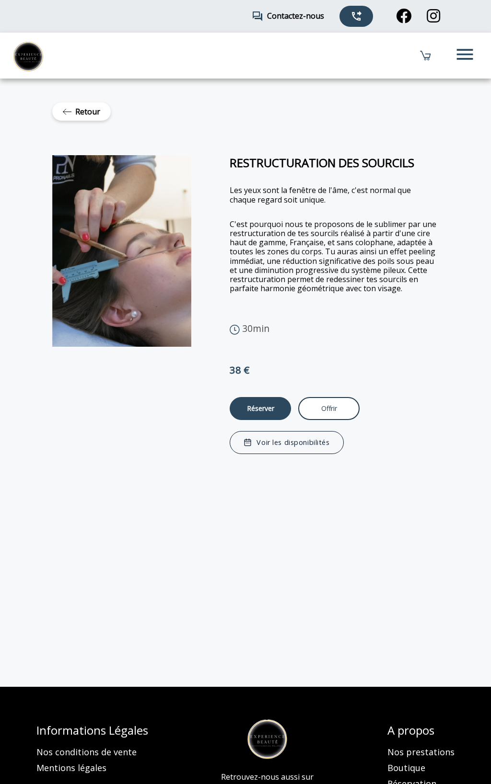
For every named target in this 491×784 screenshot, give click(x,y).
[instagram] (433, 16)
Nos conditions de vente (86, 752)
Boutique (406, 767)
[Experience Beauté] (28, 55)
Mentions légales (71, 767)
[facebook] (403, 16)
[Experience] (267, 739)
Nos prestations (421, 752)
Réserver (260, 408)
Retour (87, 111)
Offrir (329, 408)
